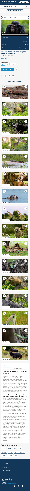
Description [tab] (7, 366)
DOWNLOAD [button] (24, 2)
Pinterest (13, 75)
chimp (15, 455)
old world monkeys (19, 452)
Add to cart (8, 69)
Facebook (14, 486)
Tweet (9, 75)
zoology (4, 455)
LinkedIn (26, 486)
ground (19, 448)
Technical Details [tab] (17, 368)
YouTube (18, 486)
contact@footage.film (11, 483)
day (14, 448)
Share (5, 75)
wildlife (9, 448)
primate (10, 455)
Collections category (15, 10)
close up (4, 452)
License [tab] (15, 366)
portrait (10, 452)
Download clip (22, 47)
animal (3, 448)
